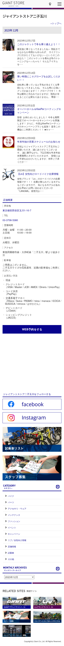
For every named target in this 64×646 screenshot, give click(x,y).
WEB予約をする (32, 329)
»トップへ (56, 23)
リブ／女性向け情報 (17, 540)
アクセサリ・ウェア (17, 508)
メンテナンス (14, 514)
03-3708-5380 (10, 220)
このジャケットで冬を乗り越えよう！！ (38, 44)
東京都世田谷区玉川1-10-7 (17, 210)
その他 (11, 559)
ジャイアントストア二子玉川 (25, 16)
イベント (12, 527)
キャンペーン (14, 533)
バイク (11, 495)
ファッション (14, 521)
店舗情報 (12, 546)
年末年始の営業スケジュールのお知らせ (38, 141)
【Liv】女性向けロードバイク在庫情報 (38, 173)
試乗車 (11, 552)
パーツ (11, 502)
